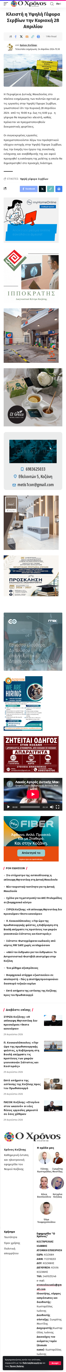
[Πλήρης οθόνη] (57, 807)
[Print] (38, 36)
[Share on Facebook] (15, 36)
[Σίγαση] (52, 807)
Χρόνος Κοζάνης (28, 45)
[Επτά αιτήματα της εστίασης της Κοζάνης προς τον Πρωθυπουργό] (53, 1084)
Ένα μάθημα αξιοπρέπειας (22, 968)
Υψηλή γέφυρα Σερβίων (34, 179)
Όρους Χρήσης (17, 1366)
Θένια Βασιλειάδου (44, 1195)
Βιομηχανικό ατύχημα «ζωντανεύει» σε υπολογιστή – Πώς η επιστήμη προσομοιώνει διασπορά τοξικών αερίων (31, 979)
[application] (33, 794)
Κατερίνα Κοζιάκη (57, 1195)
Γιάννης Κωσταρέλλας (44, 1170)
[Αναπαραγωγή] (8, 807)
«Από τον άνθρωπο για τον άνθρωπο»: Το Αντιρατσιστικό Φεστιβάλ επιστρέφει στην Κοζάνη (30, 957)
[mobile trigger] (7, 4)
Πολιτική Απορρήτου (32, 1363)
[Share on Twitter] (21, 36)
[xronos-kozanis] (29, 4)
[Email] (27, 36)
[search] (51, 4)
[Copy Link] (32, 36)
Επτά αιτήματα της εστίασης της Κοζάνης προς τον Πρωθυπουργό (22, 1084)
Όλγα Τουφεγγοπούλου (46, 1220)
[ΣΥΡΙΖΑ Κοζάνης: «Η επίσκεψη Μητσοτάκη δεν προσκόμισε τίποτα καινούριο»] (53, 1020)
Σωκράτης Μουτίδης (57, 1170)
